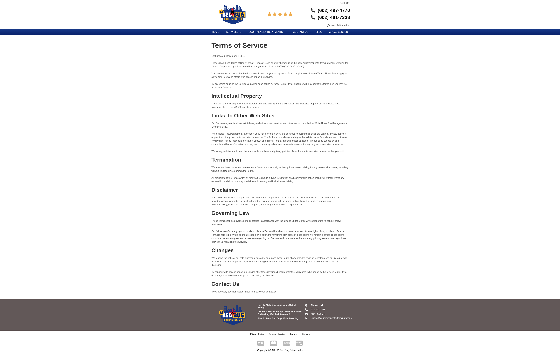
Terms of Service (277, 334)
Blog (319, 32)
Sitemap (306, 334)
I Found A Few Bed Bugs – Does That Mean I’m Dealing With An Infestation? (280, 312)
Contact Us (300, 32)
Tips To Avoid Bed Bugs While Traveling (278, 318)
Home (215, 32)
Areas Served (338, 32)
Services (232, 32)
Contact (293, 334)
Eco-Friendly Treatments (266, 32)
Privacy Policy (257, 334)
